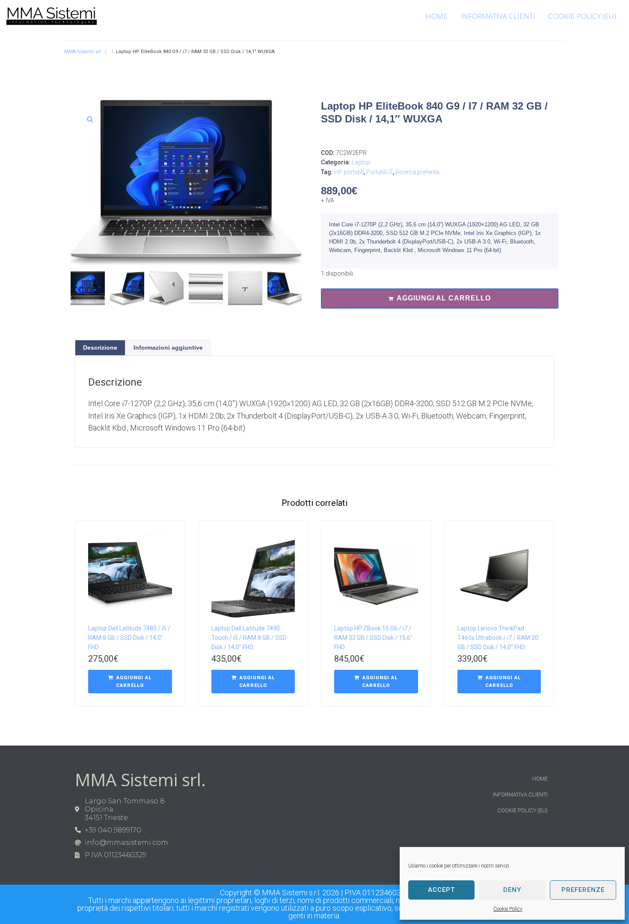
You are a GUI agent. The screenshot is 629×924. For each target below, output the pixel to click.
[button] (90, 119)
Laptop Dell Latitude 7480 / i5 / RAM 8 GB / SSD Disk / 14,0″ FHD (129, 638)
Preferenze (583, 890)
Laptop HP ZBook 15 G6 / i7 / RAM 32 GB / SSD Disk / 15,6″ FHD (373, 638)
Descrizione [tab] (100, 347)
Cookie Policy (507, 909)
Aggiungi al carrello (444, 298)
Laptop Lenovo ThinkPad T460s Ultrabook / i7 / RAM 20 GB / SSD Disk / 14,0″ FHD (497, 638)
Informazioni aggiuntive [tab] (168, 347)
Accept (441, 890)
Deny (512, 890)
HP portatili (349, 172)
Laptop (361, 162)
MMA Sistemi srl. (83, 51)
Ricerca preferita (417, 172)
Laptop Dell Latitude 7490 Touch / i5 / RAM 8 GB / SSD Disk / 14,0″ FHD (249, 638)
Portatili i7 (379, 172)
